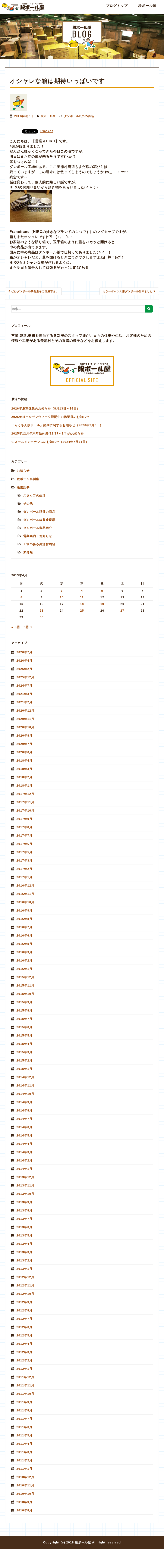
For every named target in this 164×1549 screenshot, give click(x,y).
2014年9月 (24, 1102)
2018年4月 (24, 760)
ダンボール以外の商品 (79, 116)
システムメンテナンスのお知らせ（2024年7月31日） (50, 441)
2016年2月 (24, 960)
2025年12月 (25, 677)
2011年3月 (24, 1452)
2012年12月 (25, 1277)
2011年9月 (24, 1402)
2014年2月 (24, 1160)
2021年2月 (24, 702)
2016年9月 (24, 910)
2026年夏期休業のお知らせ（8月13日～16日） (45, 408)
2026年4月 (24, 660)
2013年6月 (24, 1227)
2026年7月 (24, 652)
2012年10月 (25, 1293)
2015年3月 (24, 1052)
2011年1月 (24, 1468)
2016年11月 (25, 894)
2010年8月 (24, 1510)
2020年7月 (24, 744)
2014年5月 (24, 1135)
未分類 (28, 552)
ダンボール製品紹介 (37, 528)
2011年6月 (24, 1427)
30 (42, 617)
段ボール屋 (147, 5)
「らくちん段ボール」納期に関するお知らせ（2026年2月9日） (57, 425)
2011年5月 (24, 1435)
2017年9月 (24, 819)
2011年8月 (24, 1410)
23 (42, 610)
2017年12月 (25, 794)
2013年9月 (24, 1202)
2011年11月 (25, 1385)
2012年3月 (24, 1352)
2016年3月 (24, 952)
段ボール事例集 (28, 479)
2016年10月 (25, 902)
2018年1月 (24, 785)
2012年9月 (24, 1302)
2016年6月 (24, 935)
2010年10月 (25, 1493)
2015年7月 (24, 1018)
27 (122, 610)
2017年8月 (24, 827)
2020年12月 (25, 710)
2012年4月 (24, 1343)
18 (82, 604)
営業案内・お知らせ (37, 536)
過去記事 (23, 487)
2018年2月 (24, 777)
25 (82, 610)
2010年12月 (25, 1477)
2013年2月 (24, 1260)
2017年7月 (24, 835)
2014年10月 (25, 1093)
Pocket (46, 131)
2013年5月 (24, 1235)
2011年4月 (24, 1443)
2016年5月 (24, 944)
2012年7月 (24, 1318)
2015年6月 (24, 1027)
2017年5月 (24, 852)
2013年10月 (25, 1193)
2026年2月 (24, 669)
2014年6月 (24, 1127)
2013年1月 (24, 1268)
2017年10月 (25, 810)
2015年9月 (24, 1002)
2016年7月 (24, 927)
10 (62, 597)
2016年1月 (24, 969)
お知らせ (23, 470)
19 (102, 604)
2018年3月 (24, 769)
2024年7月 (24, 685)
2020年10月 (25, 727)
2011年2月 (24, 1460)
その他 (28, 503)
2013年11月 (25, 1185)
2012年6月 (24, 1327)
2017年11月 (25, 802)
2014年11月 (25, 1085)
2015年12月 (25, 977)
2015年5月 (24, 1035)
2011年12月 (25, 1377)
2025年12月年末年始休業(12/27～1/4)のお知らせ (47, 433)
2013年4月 (24, 1243)
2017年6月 (24, 844)
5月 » (27, 627)
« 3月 (15, 627)
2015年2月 (24, 1060)
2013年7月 (24, 1218)
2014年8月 (24, 1110)
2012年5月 (24, 1335)
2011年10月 (25, 1393)
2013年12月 (25, 1177)
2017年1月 (24, 877)
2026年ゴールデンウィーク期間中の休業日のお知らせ (50, 416)
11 (82, 597)
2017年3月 (24, 860)
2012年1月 (24, 1368)
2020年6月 (24, 752)
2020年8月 (24, 735)
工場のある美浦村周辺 (39, 544)
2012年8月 (24, 1310)
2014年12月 (25, 1077)
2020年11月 (25, 719)
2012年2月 (24, 1360)
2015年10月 (25, 993)
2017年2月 (24, 869)
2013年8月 (24, 1210)
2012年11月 (25, 1285)
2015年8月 (24, 1010)
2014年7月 (24, 1118)
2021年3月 (24, 694)
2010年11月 (25, 1485)
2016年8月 (24, 919)
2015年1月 (24, 1068)
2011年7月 (24, 1418)
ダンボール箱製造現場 (39, 519)
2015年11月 (25, 985)
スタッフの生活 (34, 495)
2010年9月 (24, 1502)
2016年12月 (25, 885)
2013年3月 (24, 1252)
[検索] (149, 309)
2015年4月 (24, 1043)
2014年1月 (24, 1168)
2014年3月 (24, 1152)
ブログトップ (117, 5)
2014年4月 (24, 1143)
